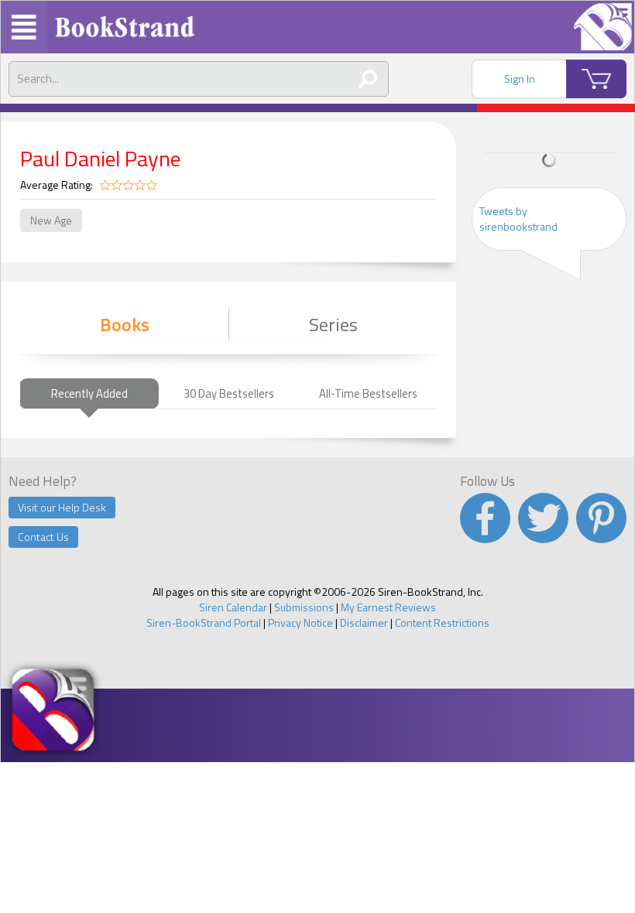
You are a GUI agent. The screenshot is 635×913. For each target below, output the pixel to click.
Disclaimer (364, 622)
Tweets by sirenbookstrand (518, 218)
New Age (51, 220)
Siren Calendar (233, 607)
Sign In (519, 78)
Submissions (304, 607)
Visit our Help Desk (62, 507)
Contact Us (43, 536)
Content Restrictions (442, 622)
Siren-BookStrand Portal (203, 622)
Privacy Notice (300, 622)
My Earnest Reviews (388, 607)
